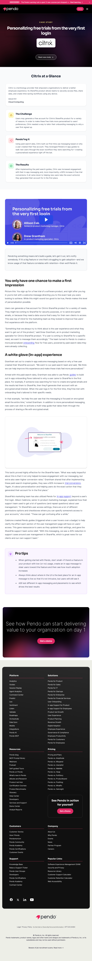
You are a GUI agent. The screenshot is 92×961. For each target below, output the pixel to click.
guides (73, 375)
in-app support (64, 496)
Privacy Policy (27, 927)
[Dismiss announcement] (89, 2)
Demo (80, 9)
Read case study (44, 57)
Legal (19, 927)
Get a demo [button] (46, 641)
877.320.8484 (70, 927)
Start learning (75, 2)
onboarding (28, 343)
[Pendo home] (11, 9)
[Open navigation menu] (87, 9)
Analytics (13, 681)
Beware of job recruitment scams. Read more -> (46, 948)
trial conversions (73, 483)
